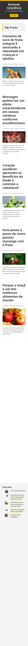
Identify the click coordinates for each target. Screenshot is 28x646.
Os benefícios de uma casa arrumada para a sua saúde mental (16, 504)
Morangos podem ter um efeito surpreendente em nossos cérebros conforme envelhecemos (14, 110)
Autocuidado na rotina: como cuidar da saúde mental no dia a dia (17, 497)
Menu (15, 15)
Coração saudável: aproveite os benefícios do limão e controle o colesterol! (12, 176)
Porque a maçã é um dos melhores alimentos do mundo (13, 292)
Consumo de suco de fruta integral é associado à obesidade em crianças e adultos (13, 47)
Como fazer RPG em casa (17, 490)
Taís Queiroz (21, 64)
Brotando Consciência (14, 6)
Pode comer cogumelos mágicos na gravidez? (17, 510)
